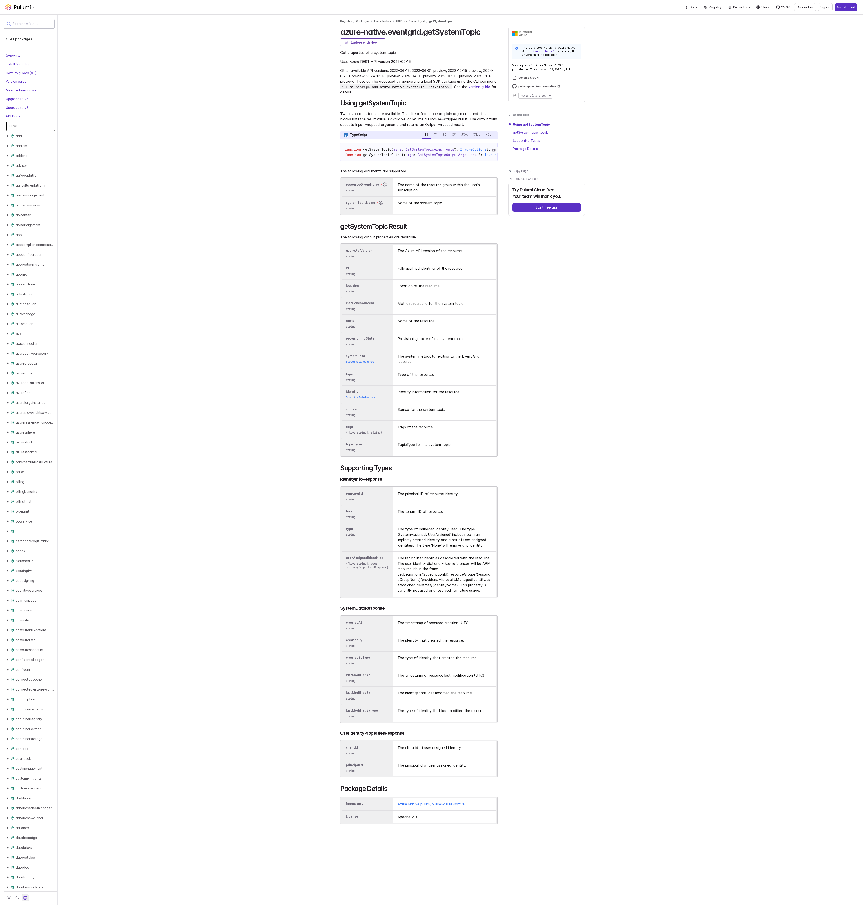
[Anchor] (484, 31)
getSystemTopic (441, 21)
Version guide (16, 81)
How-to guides (20, 73)
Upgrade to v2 (17, 99)
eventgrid (418, 21)
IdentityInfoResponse (361, 397)
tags (349, 427)
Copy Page (520, 171)
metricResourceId (360, 303)
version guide (479, 86)
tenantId (353, 511)
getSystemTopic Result (530, 132)
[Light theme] (9, 897)
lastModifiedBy (358, 693)
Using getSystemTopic (531, 124)
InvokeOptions (473, 149)
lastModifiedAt (358, 675)
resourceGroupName (362, 184)
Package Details (525, 149)
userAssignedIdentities (364, 558)
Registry (715, 7)
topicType (354, 444)
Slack (765, 7)
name (350, 321)
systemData (355, 356)
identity (352, 392)
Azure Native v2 (543, 51)
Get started (846, 7)
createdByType (358, 657)
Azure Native (382, 21)
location (352, 285)
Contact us (805, 7)
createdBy (354, 640)
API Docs (13, 116)
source (351, 409)
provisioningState (360, 338)
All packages (21, 39)
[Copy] (494, 150)
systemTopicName (360, 203)
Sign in (825, 7)
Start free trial (547, 207)
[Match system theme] (25, 897)
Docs (693, 7)
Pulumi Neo (741, 7)
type (349, 374)
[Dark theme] (17, 897)
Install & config (17, 64)
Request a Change (526, 178)
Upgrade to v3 (17, 107)
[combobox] (29, 24)
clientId (352, 747)
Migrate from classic (22, 90)
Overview (13, 55)
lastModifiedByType (362, 710)
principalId (354, 494)
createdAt (354, 622)
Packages (363, 21)
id (347, 268)
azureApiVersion (359, 250)
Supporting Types (526, 140)
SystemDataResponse (360, 361)
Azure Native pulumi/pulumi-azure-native (431, 804)
